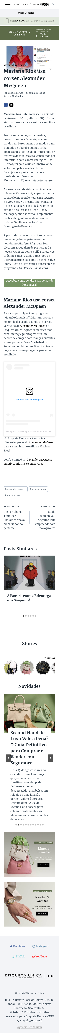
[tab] (23, 616)
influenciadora (38, 489)
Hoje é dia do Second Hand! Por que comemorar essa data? (29, 742)
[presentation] (29, 573)
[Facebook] (6, 105)
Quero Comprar (26, 12)
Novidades (20, 65)
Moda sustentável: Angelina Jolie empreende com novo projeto (45, 517)
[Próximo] (50, 584)
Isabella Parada (15, 93)
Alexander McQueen (32, 326)
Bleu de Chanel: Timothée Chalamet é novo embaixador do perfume (14, 517)
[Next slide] (50, 758)
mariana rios (12, 495)
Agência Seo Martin (29, 1027)
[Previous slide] (8, 758)
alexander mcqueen (15, 489)
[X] (11, 105)
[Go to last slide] (8, 584)
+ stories (49, 657)
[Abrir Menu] (8, 4)
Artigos (8, 65)
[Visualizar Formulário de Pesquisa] (53, 4)
